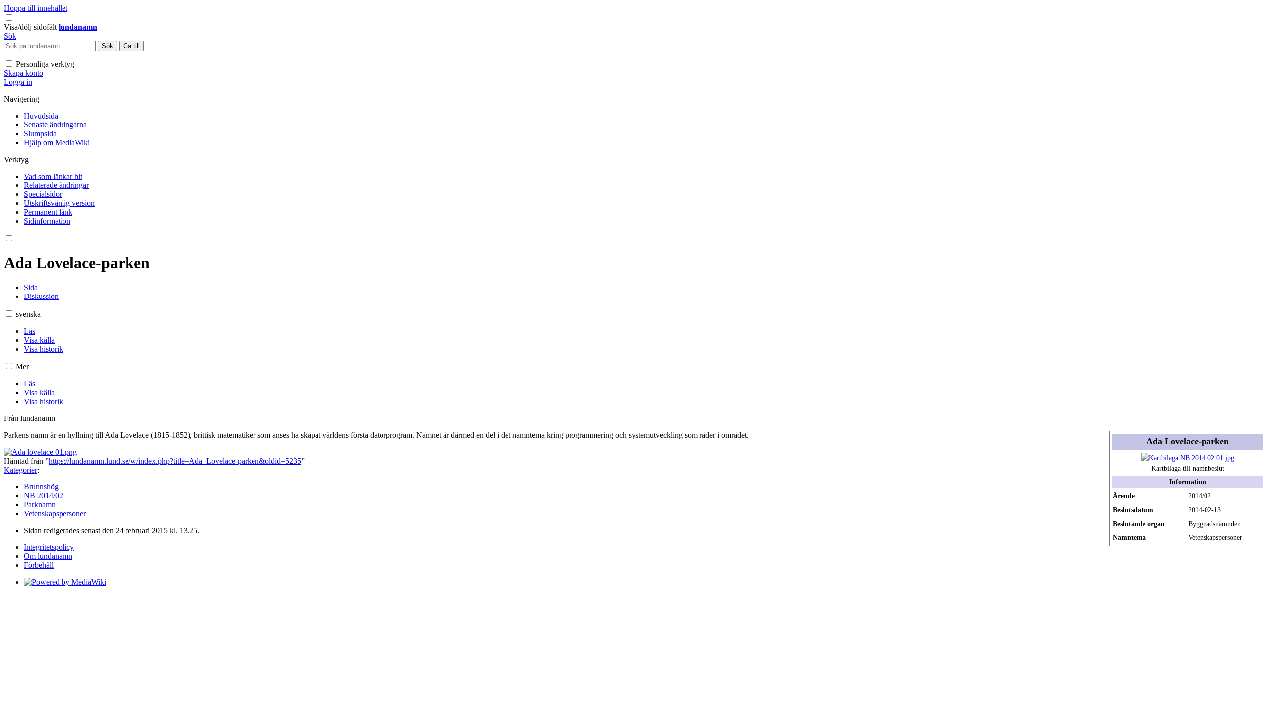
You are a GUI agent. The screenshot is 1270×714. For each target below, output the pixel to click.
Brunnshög (41, 486)
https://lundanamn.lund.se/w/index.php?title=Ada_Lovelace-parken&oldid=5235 (175, 461)
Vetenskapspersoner (55, 513)
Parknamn (40, 504)
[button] (31, 27)
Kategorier (20, 470)
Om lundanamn (48, 556)
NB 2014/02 (43, 495)
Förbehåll (39, 565)
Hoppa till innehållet (35, 8)
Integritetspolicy (49, 547)
